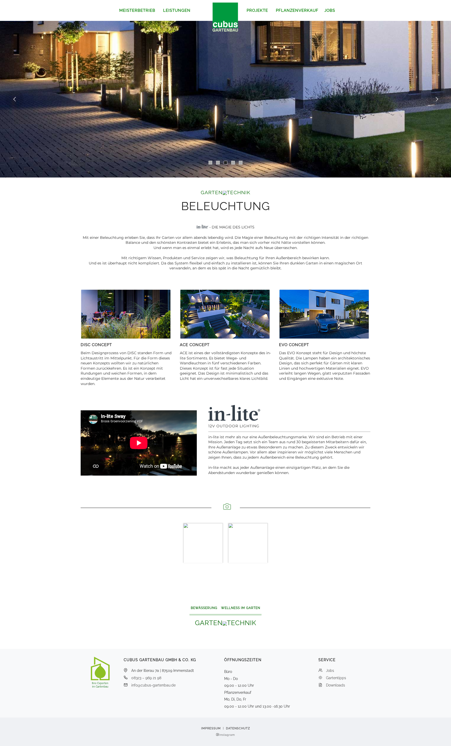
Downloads (335, 685)
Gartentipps (336, 678)
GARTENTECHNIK (225, 192)
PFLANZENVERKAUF (297, 10)
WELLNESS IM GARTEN (240, 608)
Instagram (227, 735)
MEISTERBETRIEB (137, 10)
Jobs (330, 670)
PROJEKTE (257, 10)
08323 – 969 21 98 (146, 678)
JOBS (329, 10)
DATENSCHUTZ (238, 728)
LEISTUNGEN (177, 10)
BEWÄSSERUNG (204, 608)
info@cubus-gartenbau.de (153, 685)
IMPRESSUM (211, 728)
